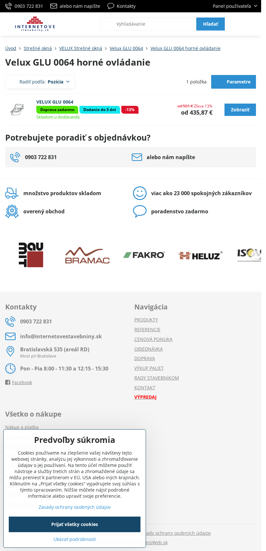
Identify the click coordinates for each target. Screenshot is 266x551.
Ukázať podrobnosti (75, 539)
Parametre (237, 82)
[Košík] (238, 24)
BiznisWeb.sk (153, 542)
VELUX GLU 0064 (54, 102)
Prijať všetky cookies (74, 524)
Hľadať (210, 24)
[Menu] (253, 24)
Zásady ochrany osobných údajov (175, 533)
